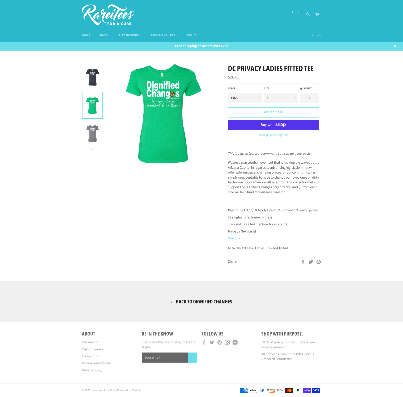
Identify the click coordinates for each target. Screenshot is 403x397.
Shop (103, 35)
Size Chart (235, 238)
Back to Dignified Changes (203, 301)
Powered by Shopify (129, 390)
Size (266, 88)
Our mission (90, 342)
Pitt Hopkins (129, 35)
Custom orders (92, 349)
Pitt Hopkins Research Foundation (287, 357)
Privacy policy (92, 370)
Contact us (90, 356)
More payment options (273, 135)
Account (316, 35)
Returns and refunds (96, 363)
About (192, 35)
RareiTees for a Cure (104, 390)
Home (86, 35)
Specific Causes (163, 35)
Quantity (306, 88)
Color (232, 88)
